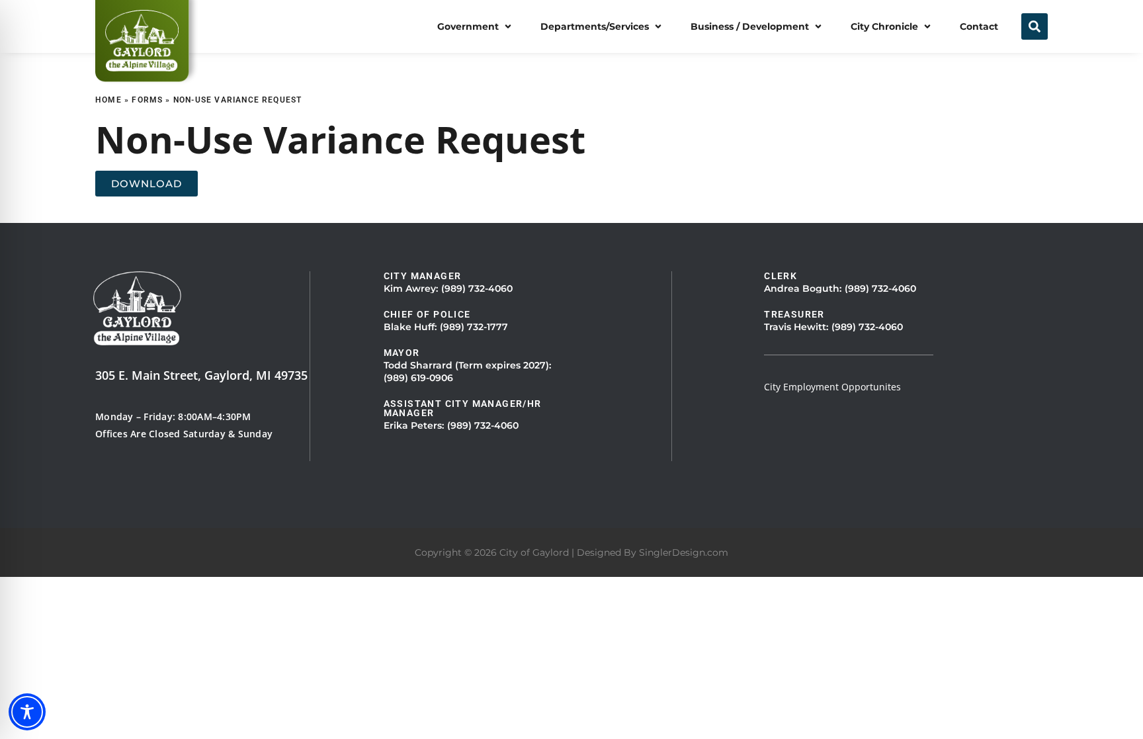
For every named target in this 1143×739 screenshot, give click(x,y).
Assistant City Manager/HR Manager (463, 408)
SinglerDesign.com (683, 552)
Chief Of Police (427, 314)
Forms (147, 100)
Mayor (402, 352)
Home (108, 100)
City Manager (423, 276)
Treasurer (794, 314)
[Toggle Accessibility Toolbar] (27, 712)
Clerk (780, 276)
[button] (475, 26)
